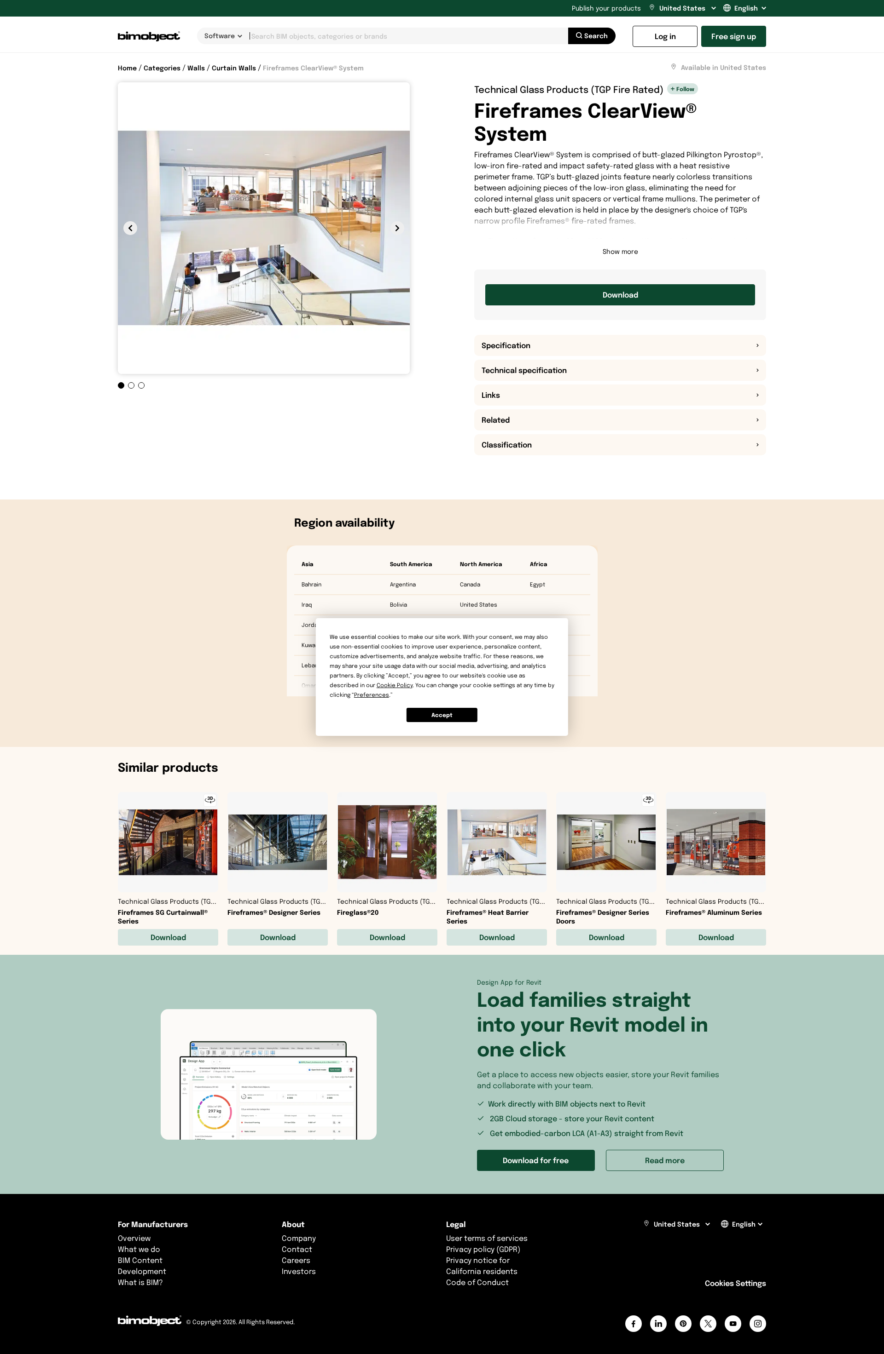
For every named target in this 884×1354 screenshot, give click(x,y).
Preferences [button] (371, 695)
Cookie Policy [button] (395, 685)
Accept (442, 715)
